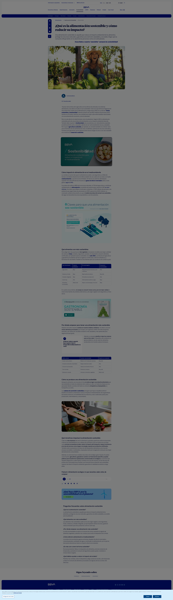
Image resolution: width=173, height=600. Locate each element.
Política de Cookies (17, 593)
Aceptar (147, 596)
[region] (86, 595)
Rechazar (157, 596)
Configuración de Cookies (8, 596)
